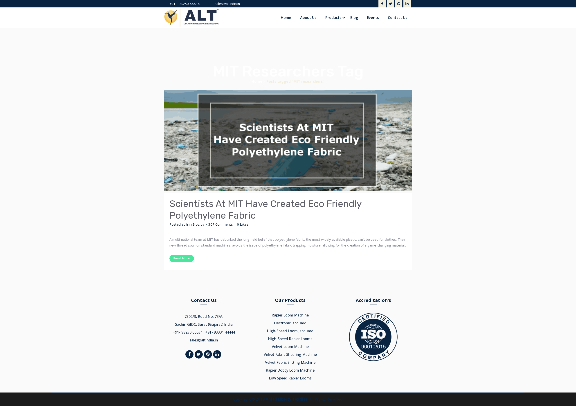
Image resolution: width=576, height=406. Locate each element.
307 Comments (220, 224)
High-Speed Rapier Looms (290, 338)
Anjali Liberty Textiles (286, 399)
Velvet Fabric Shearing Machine (290, 354)
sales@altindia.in (227, 3)
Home (257, 81)
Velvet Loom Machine (290, 346)
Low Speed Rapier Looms (290, 378)
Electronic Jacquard (290, 323)
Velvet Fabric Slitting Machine (290, 362)
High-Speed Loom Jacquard (290, 330)
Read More (181, 258)
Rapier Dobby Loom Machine (290, 370)
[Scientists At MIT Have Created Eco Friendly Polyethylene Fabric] (288, 141)
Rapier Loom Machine (290, 315)
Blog (196, 224)
